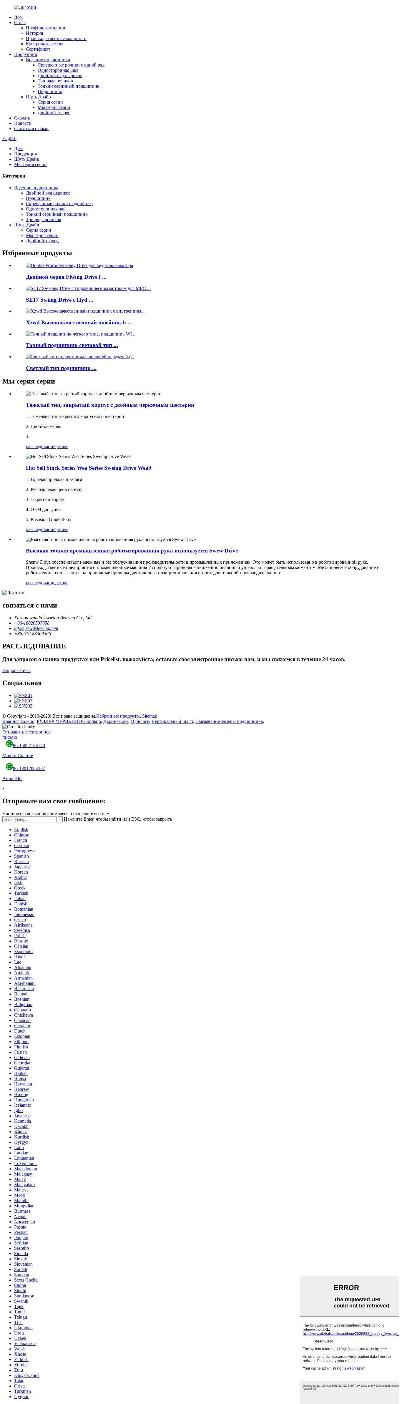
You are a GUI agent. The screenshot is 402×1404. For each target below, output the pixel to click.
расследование (40, 446)
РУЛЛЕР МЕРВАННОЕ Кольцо (69, 721)
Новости (22, 123)
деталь (61, 446)
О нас (20, 22)
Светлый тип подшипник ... (61, 368)
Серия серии (50, 101)
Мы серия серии (54, 107)
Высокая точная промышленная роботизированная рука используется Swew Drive (132, 550)
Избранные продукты (118, 715)
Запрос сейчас (16, 670)
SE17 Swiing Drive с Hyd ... (59, 300)
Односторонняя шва (58, 70)
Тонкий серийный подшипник (68, 86)
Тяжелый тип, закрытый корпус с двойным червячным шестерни (110, 405)
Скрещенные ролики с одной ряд (71, 64)
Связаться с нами (31, 128)
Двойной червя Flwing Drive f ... (66, 277)
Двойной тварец (54, 112)
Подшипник (50, 91)
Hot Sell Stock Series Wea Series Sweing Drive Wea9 (88, 468)
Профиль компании (45, 27)
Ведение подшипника (48, 59)
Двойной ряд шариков (60, 75)
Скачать (22, 117)
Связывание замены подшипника (229, 721)
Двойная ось (115, 721)
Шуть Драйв (38, 96)
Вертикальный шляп (172, 721)
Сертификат (38, 49)
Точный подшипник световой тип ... (72, 345)
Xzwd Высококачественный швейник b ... (79, 322)
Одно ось (140, 721)
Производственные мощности (56, 38)
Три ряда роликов (55, 80)
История (34, 33)
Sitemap (149, 715)
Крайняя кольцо (18, 721)
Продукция (25, 54)
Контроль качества (44, 43)
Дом (18, 17)
